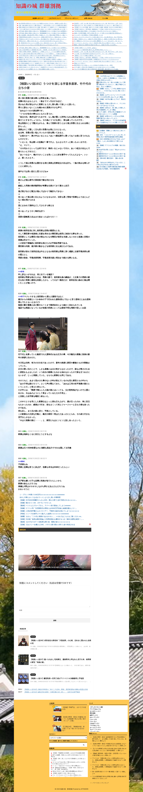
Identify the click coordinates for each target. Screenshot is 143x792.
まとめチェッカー (95, 711)
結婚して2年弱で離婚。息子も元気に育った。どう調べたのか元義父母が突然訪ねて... (98, 33)
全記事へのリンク (38, 18)
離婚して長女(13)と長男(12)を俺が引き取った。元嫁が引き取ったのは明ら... (95, 45)
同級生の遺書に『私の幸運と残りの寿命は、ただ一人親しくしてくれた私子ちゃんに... (43, 65)
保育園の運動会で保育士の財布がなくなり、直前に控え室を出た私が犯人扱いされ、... (43, 61)
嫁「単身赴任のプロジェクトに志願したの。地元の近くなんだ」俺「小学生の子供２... (43, 43)
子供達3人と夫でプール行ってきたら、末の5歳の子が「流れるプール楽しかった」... (42, 39)
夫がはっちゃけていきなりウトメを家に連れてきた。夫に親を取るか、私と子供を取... (98, 37)
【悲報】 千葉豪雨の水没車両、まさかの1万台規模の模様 (69, 753)
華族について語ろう (79, 63)
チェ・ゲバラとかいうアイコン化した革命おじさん (67, 775)
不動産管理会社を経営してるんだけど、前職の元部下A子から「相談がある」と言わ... (43, 37)
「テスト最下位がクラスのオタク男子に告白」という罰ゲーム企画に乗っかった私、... (43, 29)
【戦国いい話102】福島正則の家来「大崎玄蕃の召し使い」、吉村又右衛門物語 (52, 692)
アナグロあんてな (95, 709)
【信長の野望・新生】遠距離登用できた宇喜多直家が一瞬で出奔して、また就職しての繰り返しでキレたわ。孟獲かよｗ (109, 739)
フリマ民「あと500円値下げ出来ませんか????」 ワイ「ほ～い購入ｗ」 (94, 53)
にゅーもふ (93, 721)
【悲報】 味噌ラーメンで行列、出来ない (85, 48)
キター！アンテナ (95, 729)
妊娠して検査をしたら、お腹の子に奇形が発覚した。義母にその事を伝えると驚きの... (98, 39)
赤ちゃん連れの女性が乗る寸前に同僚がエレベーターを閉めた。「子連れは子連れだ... (43, 53)
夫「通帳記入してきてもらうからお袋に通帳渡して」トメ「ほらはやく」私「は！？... (98, 41)
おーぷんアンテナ (95, 727)
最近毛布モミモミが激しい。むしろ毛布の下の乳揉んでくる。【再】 (93, 65)
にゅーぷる (93, 719)
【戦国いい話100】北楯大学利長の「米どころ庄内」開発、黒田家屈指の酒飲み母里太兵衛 (56, 689)
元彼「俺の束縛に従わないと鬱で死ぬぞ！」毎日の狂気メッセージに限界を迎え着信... (43, 25)
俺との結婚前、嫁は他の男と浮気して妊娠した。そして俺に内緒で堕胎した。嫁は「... (43, 35)
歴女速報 (92, 713)
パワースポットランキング (100, 783)
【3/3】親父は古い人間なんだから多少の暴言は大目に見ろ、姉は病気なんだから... (42, 55)
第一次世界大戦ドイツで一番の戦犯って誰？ (106, 771)
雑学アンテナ (94, 715)
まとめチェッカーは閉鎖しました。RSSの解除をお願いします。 (37, 69)
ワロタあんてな (94, 725)
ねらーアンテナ (94, 717)
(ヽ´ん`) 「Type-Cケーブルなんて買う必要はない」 (67, 765)
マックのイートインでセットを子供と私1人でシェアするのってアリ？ (38, 45)
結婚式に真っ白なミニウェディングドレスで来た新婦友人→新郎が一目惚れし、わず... (43, 59)
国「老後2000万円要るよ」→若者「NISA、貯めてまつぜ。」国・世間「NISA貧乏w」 (67, 768)
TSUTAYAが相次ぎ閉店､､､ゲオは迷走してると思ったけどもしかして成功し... (96, 31)
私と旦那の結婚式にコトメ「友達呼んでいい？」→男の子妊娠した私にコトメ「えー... (43, 63)
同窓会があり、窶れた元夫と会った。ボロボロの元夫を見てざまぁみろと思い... (41, 41)
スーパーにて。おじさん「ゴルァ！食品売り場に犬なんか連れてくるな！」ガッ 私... (98, 43)
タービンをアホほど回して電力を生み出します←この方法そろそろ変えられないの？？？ (68, 763)
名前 (20, 610)
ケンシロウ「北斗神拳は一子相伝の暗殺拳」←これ (88, 35)
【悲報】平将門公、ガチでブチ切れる (74, 708)
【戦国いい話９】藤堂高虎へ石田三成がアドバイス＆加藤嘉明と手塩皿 (57, 678)
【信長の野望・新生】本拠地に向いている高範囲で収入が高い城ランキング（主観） (74, 719)
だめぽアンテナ (94, 723)
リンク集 (105, 18)
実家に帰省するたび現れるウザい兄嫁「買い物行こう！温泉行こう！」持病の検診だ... (43, 27)
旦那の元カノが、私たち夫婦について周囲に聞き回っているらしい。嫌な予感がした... (98, 25)
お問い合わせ (88, 18)
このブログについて (55, 18)
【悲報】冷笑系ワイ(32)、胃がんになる (64, 773)
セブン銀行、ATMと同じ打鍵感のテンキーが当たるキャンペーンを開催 (94, 67)
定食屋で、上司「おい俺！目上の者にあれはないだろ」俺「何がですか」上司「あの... (98, 23)
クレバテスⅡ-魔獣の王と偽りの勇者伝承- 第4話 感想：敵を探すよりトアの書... (96, 69)
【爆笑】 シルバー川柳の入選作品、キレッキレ (87, 55)
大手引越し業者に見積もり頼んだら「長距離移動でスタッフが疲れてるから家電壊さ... (43, 31)
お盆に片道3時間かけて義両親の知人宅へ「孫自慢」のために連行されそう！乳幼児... (43, 50)
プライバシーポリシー (71, 18)
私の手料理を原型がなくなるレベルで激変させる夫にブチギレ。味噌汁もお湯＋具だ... (43, 23)
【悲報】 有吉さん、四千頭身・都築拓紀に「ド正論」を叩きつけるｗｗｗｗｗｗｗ (97, 29)
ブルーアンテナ (94, 731)
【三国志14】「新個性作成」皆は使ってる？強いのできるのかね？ (73, 728)
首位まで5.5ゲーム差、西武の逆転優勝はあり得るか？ (68, 771)
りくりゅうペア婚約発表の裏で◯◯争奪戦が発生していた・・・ (93, 50)
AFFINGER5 (84, 789)
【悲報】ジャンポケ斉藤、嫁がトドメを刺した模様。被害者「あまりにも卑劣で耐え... (98, 27)
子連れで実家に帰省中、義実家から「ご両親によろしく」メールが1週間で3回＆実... (42, 51)
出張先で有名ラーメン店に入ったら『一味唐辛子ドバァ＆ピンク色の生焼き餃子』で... (43, 67)
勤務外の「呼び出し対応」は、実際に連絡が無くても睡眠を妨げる (37, 57)
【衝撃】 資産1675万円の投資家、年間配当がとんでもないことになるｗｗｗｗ (96, 59)
